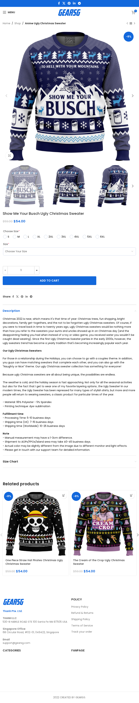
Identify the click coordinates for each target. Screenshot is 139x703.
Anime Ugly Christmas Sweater (45, 23)
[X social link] (63, 3)
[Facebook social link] (59, 3)
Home (6, 23)
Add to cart (49, 280)
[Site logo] (69, 12)
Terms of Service (82, 625)
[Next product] (134, 23)
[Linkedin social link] (74, 3)
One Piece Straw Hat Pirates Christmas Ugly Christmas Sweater (34, 562)
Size (6, 244)
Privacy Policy (79, 607)
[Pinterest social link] (69, 3)
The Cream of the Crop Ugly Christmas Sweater (99, 562)
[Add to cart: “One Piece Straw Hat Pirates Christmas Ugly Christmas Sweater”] (63, 495)
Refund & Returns (82, 613)
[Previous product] (127, 23)
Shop (17, 23)
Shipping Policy (80, 619)
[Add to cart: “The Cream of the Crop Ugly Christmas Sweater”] (131, 495)
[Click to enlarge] (9, 156)
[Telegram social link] (79, 3)
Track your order (81, 632)
